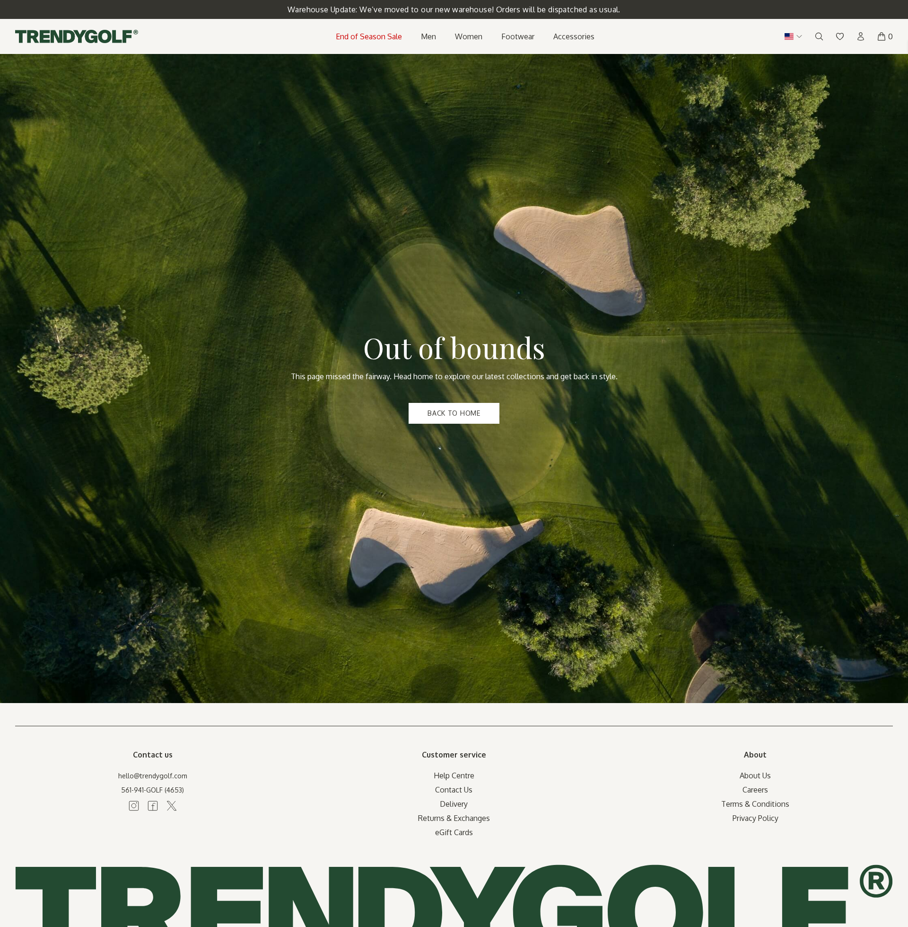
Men (428, 36)
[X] (171, 805)
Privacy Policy (755, 818)
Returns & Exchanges (454, 818)
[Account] (860, 36)
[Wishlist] (840, 36)
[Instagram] (133, 805)
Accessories (573, 36)
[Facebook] (152, 805)
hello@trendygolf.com (152, 776)
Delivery (454, 804)
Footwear (517, 36)
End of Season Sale (369, 36)
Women (468, 36)
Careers (755, 789)
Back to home (454, 413)
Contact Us (453, 789)
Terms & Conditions (755, 804)
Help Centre (454, 775)
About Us (755, 775)
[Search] (819, 36)
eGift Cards (454, 832)
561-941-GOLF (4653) (152, 790)
